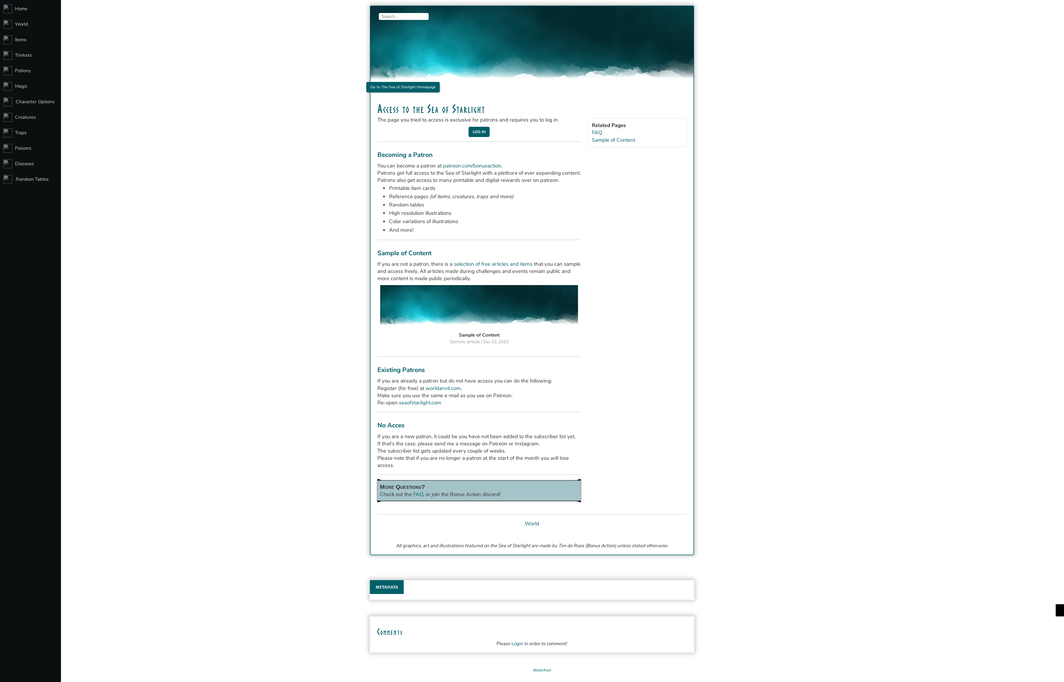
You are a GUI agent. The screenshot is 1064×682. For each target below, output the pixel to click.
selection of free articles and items (493, 264)
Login (517, 643)
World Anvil (542, 670)
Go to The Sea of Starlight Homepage (403, 87)
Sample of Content (613, 140)
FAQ (418, 494)
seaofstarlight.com (420, 402)
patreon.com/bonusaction (472, 165)
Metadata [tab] (386, 587)
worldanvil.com (443, 388)
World (532, 523)
